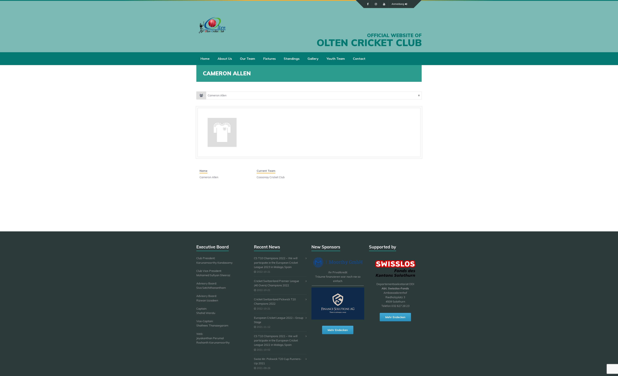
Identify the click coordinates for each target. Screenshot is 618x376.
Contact (359, 59)
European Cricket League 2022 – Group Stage (278, 320)
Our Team (247, 59)
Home (205, 59)
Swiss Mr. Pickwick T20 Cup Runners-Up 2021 (277, 361)
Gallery (313, 59)
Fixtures (269, 59)
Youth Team (336, 59)
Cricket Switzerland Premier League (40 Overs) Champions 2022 (276, 283)
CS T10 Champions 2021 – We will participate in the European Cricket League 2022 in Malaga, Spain (276, 340)
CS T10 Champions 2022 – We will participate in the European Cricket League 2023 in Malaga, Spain (276, 262)
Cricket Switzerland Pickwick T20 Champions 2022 (275, 301)
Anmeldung (398, 3)
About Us (225, 59)
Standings (292, 59)
